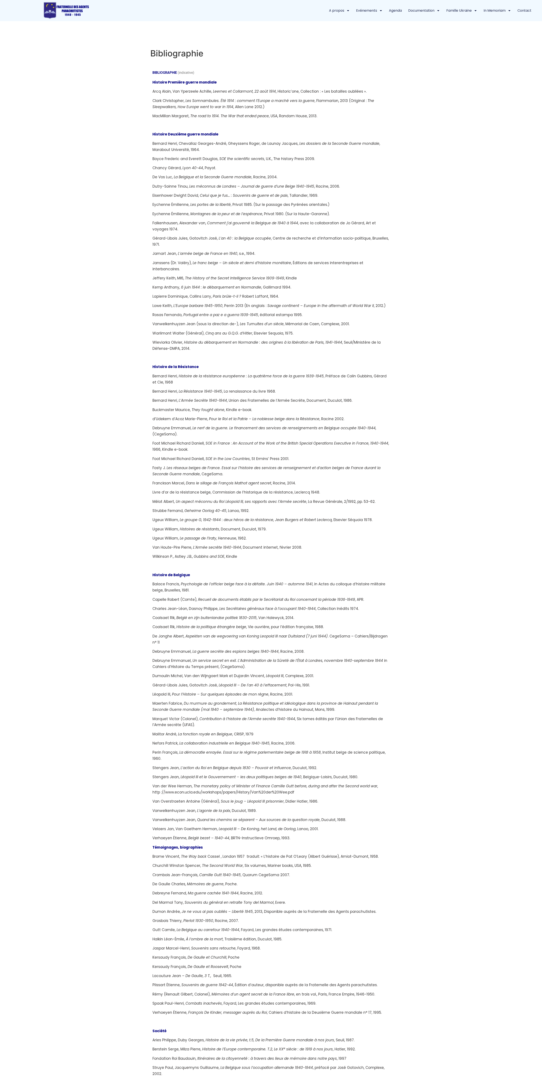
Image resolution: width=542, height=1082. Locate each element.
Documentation (421, 10)
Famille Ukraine (459, 10)
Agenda (395, 10)
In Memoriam (495, 10)
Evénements (366, 10)
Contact (524, 10)
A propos (336, 10)
